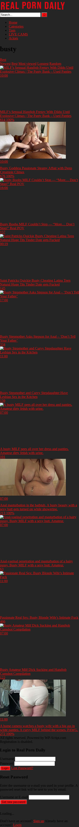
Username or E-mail (14, 797)
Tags (12, 30)
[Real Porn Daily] (33, 10)
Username (7, 759)
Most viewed (27, 63)
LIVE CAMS (18, 34)
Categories (16, 26)
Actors (13, 38)
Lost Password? (22, 768)
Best (3, 60)
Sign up (38, 821)
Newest (5, 63)
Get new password (13, 802)
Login (5, 768)
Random (55, 63)
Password (6, 763)
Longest (42, 63)
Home (13, 22)
